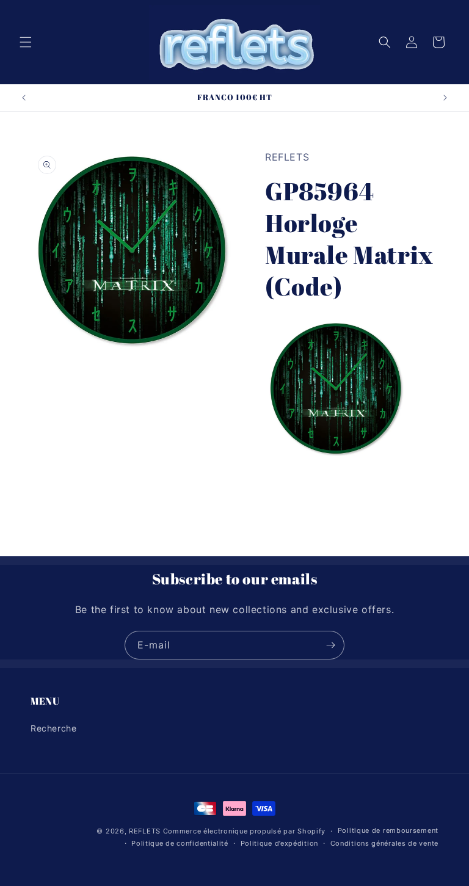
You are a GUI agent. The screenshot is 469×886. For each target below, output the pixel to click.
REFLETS (145, 831)
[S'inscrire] (330, 645)
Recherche (53, 728)
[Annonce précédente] (23, 97)
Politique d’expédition (279, 843)
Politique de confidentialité (179, 843)
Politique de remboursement (388, 830)
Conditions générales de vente (384, 843)
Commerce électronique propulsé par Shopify (244, 831)
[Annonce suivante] (445, 97)
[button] (25, 42)
